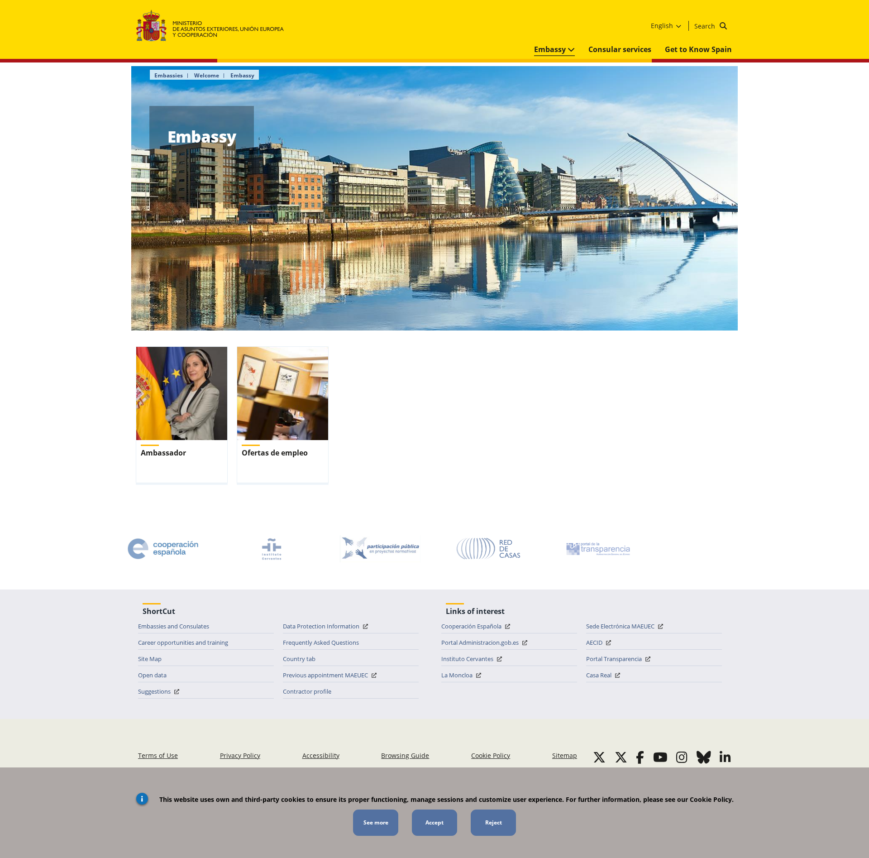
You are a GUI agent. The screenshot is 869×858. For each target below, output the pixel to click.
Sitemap (564, 755)
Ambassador (163, 453)
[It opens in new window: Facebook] (640, 757)
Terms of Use (158, 755)
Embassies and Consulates (173, 626)
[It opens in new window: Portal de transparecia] (597, 549)
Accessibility (320, 755)
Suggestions (155, 691)
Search (705, 26)
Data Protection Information (322, 626)
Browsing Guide (405, 755)
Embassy (551, 49)
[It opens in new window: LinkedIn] (725, 757)
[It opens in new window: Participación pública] (380, 549)
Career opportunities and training (183, 642)
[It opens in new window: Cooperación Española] (162, 549)
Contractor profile (307, 691)
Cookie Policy (490, 755)
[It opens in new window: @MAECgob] (599, 757)
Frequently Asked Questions (321, 642)
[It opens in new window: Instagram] (682, 757)
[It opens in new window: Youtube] (660, 757)
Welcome (206, 75)
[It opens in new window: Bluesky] (704, 757)
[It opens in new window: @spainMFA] (621, 757)
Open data (152, 675)
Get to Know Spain (698, 49)
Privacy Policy (240, 755)
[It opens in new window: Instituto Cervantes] (271, 549)
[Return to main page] (214, 26)
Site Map (150, 659)
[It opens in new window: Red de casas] (489, 549)
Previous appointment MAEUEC (326, 675)
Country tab (299, 659)
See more (375, 822)
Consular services (619, 49)
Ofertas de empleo (275, 453)
